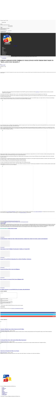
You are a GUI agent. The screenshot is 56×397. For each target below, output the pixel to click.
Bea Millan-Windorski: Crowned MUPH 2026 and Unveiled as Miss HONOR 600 (15, 289)
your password (10, 26)
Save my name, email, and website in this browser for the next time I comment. (12, 305)
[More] (14, 69)
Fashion (1, 352)
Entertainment (2, 341)
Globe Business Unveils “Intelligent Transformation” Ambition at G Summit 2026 (15, 248)
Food (2, 49)
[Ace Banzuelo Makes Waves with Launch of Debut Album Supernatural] (3, 338)
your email (9, 30)
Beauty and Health (4, 392)
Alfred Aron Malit (2, 223)
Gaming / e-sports (4, 53)
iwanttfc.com (37, 91)
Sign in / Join (4, 22)
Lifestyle (3, 389)
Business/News (4, 54)
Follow (54, 314)
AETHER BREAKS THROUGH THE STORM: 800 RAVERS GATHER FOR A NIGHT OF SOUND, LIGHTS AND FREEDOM (23, 238)
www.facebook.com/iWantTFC (11, 211)
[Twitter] (5, 69)
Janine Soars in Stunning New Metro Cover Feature (9, 350)
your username (10, 25)
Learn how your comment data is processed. (17, 308)
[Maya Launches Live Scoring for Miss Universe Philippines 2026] (5, 276)
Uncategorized (4, 56)
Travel (3, 50)
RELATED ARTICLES (4, 228)
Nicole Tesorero (7, 330)
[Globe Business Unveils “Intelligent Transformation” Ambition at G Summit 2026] (5, 246)
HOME (3, 47)
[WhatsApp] (11, 69)
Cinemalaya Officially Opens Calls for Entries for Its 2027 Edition (12, 329)
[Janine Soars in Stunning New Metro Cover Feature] (3, 349)
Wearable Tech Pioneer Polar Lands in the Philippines (10, 269)
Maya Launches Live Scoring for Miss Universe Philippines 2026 (11, 279)
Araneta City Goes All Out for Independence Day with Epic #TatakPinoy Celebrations (15, 259)
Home (1, 56)
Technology (3, 393)
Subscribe (53, 316)
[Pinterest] (8, 69)
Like (54, 312)
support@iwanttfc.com (23, 212)
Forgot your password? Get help (4, 28)
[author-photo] (3, 222)
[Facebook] (1, 69)
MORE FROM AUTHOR (12, 228)
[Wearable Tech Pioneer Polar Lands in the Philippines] (5, 266)
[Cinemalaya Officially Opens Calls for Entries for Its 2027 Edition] (3, 327)
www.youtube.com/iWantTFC (38, 211)
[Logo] (0, 45)
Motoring (3, 51)
